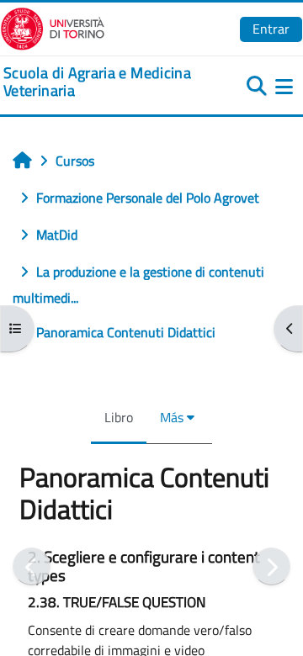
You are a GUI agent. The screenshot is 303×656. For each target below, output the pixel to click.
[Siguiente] (271, 566)
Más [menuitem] (171, 417)
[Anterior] (31, 566)
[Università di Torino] (52, 27)
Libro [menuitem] (118, 417)
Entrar (271, 29)
